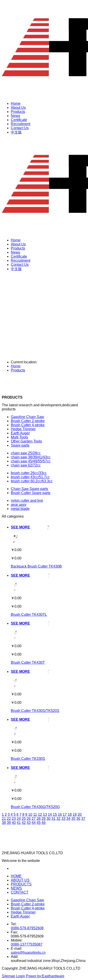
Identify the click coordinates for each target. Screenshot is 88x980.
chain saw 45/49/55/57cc (31, 461)
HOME (16, 876)
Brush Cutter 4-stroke (28, 425)
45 (39, 823)
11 (35, 814)
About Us (18, 107)
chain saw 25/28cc (26, 453)
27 (34, 819)
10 (30, 814)
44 (34, 823)
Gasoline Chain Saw (27, 417)
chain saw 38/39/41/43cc (31, 457)
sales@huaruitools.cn (28, 952)
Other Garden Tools (26, 441)
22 (9, 819)
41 (19, 823)
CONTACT (19, 892)
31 (53, 819)
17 (65, 814)
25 (24, 819)
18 (70, 814)
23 (14, 819)
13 (45, 814)
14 (50, 814)
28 (39, 819)
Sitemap (8, 976)
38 (4, 823)
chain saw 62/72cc (26, 465)
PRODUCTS (21, 884)
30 (48, 819)
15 (55, 814)
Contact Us (20, 128)
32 (58, 819)
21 (4, 819)
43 (29, 823)
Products (18, 112)
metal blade (20, 509)
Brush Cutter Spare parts (30, 493)
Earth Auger (20, 433)
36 (78, 819)
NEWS (16, 888)
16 (60, 814)
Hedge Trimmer (23, 429)
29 (44, 819)
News (15, 116)
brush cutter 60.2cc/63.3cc (32, 481)
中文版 (16, 132)
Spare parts (20, 445)
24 (19, 819)
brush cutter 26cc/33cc (29, 473)
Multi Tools (19, 437)
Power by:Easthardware (45, 976)
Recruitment (20, 124)
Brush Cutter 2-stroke (28, 421)
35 (73, 819)
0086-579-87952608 (27, 928)
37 (83, 819)
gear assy (18, 505)
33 (63, 819)
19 (75, 814)
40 (14, 823)
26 (29, 819)
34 (68, 819)
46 (44, 823)
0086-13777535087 (26, 944)
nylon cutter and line (27, 500)
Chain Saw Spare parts (29, 489)
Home (16, 103)
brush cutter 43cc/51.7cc (30, 477)
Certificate (19, 120)
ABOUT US (20, 880)
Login (20, 976)
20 (80, 814)
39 (9, 823)
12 (40, 814)
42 (24, 823)
